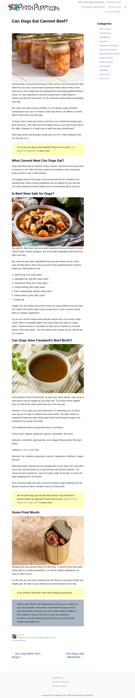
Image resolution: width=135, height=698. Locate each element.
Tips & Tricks (105, 74)
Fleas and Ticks (106, 58)
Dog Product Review (108, 50)
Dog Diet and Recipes (19, 640)
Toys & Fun (104, 78)
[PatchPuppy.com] (35, 7)
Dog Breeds (105, 37)
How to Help (105, 66)
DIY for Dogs (105, 29)
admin (22, 635)
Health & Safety (106, 62)
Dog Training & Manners (110, 54)
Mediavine (89, 695)
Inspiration (104, 70)
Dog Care (104, 41)
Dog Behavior (105, 33)
